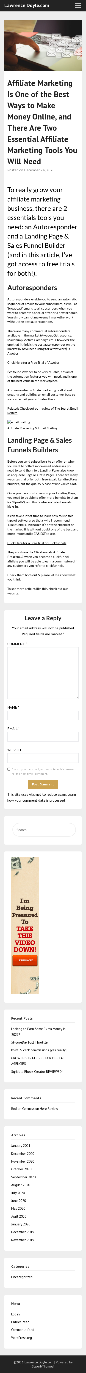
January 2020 (20, 1224)
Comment (17, 643)
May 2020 (18, 1208)
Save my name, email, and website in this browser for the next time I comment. (43, 771)
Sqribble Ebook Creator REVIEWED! (37, 1071)
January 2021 (20, 1145)
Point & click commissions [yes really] (39, 1050)
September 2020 (23, 1177)
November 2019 (22, 1240)
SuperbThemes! (43, 1366)
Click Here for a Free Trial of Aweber (33, 362)
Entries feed (20, 1322)
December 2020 (22, 1153)
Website (14, 749)
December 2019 (22, 1232)
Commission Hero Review (40, 1108)
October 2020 (21, 1169)
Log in (15, 1314)
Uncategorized (22, 1277)
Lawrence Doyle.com (26, 5)
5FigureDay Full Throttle (29, 1042)
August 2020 (20, 1185)
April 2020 (18, 1216)
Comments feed (22, 1330)
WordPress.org (21, 1338)
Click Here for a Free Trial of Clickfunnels (36, 543)
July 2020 (18, 1193)
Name (13, 707)
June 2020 (18, 1200)
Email (13, 728)
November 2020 (22, 1161)
